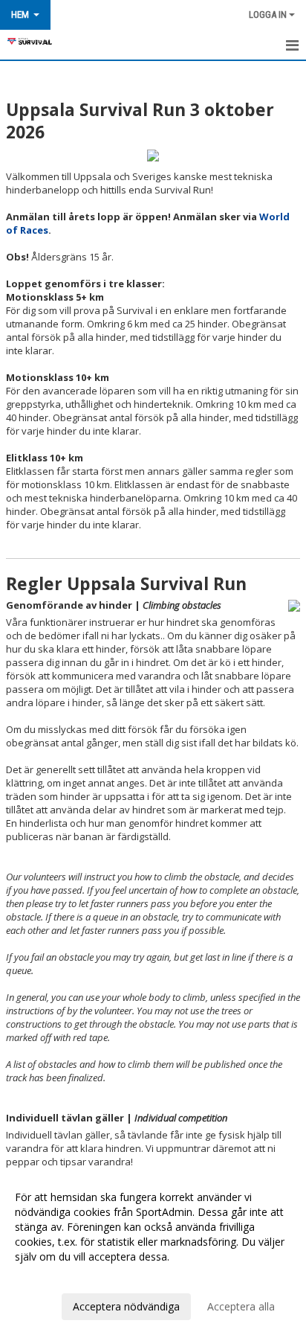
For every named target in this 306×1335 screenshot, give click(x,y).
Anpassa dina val (55, 1276)
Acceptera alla (241, 1306)
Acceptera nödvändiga (126, 1306)
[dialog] (153, 1251)
